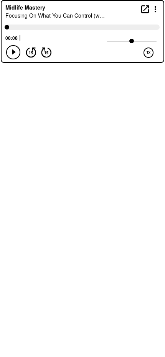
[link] (145, 9)
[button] (155, 9)
